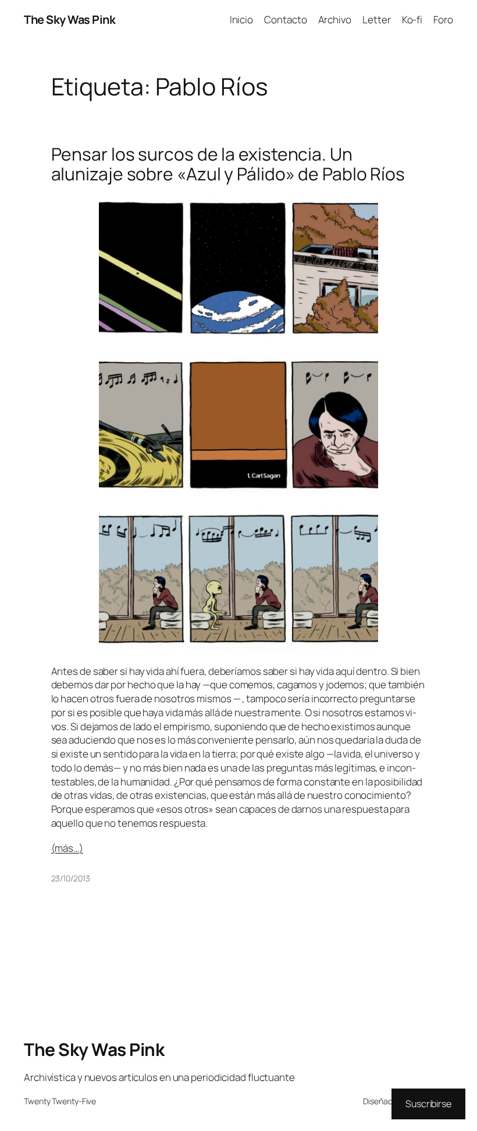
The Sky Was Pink (69, 19)
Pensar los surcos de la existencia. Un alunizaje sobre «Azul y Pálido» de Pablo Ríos (228, 163)
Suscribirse (428, 1103)
